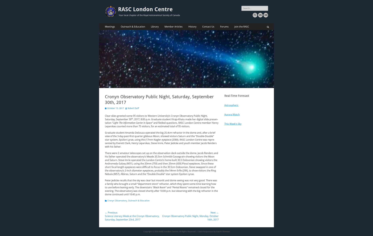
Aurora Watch (232, 114)
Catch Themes (223, 231)
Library (155, 26)
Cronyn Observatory (117, 200)
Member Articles (173, 26)
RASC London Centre (145, 9)
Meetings (110, 26)
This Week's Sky (232, 123)
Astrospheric (231, 105)
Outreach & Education (133, 26)
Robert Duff (133, 108)
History (192, 26)
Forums (224, 26)
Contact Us (208, 26)
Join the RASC (241, 26)
